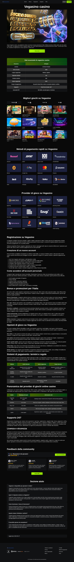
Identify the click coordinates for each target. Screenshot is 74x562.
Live (28, 102)
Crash (44, 102)
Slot (59, 102)
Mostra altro (37, 473)
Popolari (13, 102)
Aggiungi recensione (60, 454)
